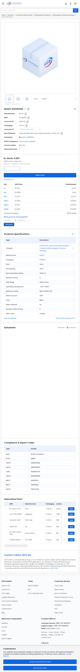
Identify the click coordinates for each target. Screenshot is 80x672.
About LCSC (6, 586)
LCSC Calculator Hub (35, 593)
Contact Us (6, 589)
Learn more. (54, 568)
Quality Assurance (8, 597)
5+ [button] (5, 188)
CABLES (4, 635)
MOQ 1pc (22, 145)
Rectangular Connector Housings (63, 15)
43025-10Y (13, 527)
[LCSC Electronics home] (14, 3)
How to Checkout (60, 593)
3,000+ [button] (6, 205)
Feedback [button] (58, 605)
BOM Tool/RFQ (33, 586)
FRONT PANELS (7, 639)
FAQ (55, 609)
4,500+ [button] (6, 209)
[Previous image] (5, 99)
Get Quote (8, 224)
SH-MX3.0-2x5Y (15, 520)
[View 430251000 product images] (40, 58)
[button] (3, 3)
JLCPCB (4, 627)
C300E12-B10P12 (14, 540)
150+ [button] (5, 197)
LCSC (3, 631)
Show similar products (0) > (66, 318)
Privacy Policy (6, 605)
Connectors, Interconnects (24, 15)
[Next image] (75, 99)
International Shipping (62, 601)
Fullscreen (61, 328)
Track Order (58, 586)
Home (3, 15)
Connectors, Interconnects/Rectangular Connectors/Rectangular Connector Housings (54, 248)
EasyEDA (5, 623)
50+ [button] (5, 192)
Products (10, 15)
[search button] (75, 10)
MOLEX (21, 114)
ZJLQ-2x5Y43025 (15, 514)
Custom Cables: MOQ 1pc (17, 555)
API (29, 589)
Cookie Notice (7, 609)
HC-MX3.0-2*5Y (15, 509)
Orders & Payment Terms (63, 597)
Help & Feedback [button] (10, 318)
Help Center (58, 613)
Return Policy (59, 589)
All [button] (72, 234)
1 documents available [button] (27, 141)
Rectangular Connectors (43, 15)
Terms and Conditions (10, 601)
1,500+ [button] (6, 201)
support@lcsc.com (53, 628)
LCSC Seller (6, 593)
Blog (3, 613)
